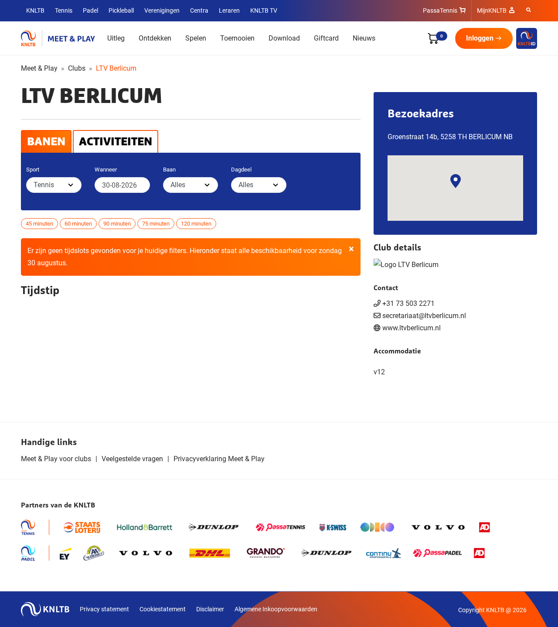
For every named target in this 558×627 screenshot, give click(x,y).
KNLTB (35, 10)
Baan (169, 169)
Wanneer (106, 169)
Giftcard (326, 38)
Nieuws (364, 38)
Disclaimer (210, 609)
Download (284, 38)
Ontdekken (155, 38)
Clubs (76, 68)
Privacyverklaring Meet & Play (219, 459)
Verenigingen (162, 10)
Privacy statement (104, 609)
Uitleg (116, 38)
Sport (32, 169)
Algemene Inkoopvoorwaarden (276, 609)
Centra (199, 10)
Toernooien (237, 38)
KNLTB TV (263, 10)
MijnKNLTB (492, 10)
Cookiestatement (163, 609)
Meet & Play (39, 68)
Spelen (195, 38)
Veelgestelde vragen (132, 459)
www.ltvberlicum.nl (411, 328)
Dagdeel (241, 169)
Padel (90, 10)
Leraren (229, 10)
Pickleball (121, 10)
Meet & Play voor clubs (56, 459)
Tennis (63, 10)
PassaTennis (440, 10)
